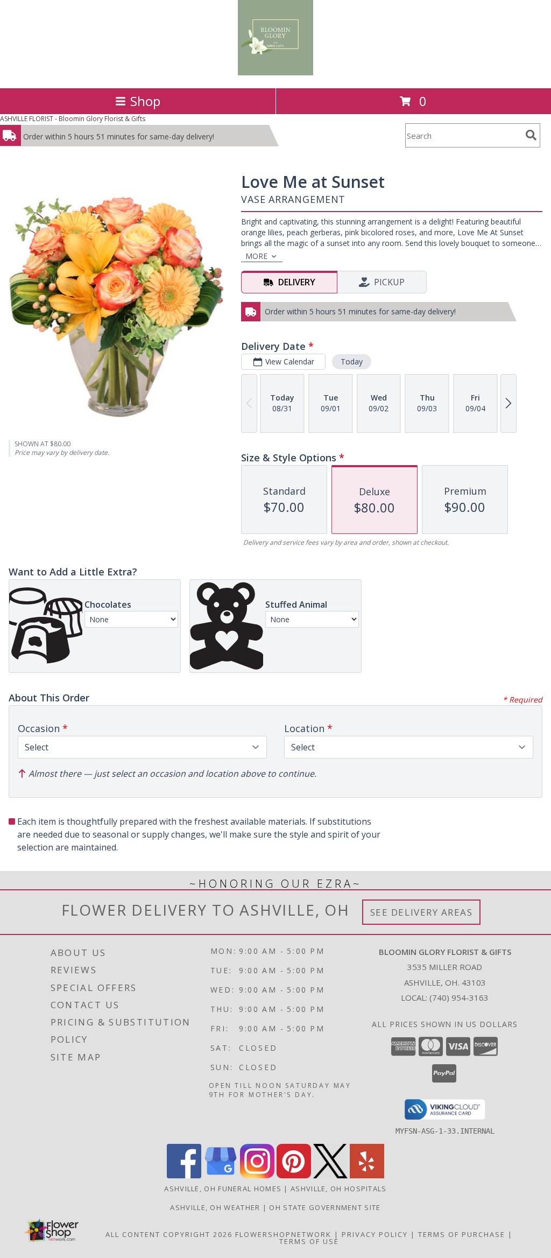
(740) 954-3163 (459, 997)
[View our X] (330, 1175)
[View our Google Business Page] (220, 1175)
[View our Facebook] (184, 1175)
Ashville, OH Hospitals (339, 1188)
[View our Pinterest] (294, 1175)
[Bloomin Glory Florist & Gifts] (275, 72)
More (256, 256)
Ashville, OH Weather (215, 1207)
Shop (145, 101)
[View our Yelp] (367, 1175)
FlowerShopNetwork (283, 1234)
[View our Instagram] (257, 1175)
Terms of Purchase (461, 1234)
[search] (531, 135)
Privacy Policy (375, 1234)
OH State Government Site (324, 1207)
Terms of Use (309, 1241)
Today (352, 361)
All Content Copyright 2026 (168, 1234)
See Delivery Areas (421, 912)
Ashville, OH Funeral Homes (222, 1188)
